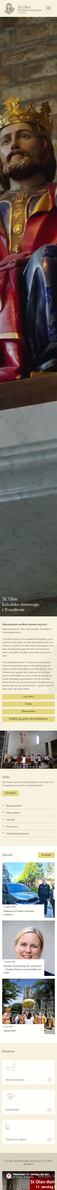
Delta (28, 704)
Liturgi (10, 820)
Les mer (28, 696)
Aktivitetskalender (17, 834)
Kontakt (10, 793)
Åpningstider (14, 806)
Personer (12, 827)
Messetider (28, 711)
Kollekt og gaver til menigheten (28, 719)
